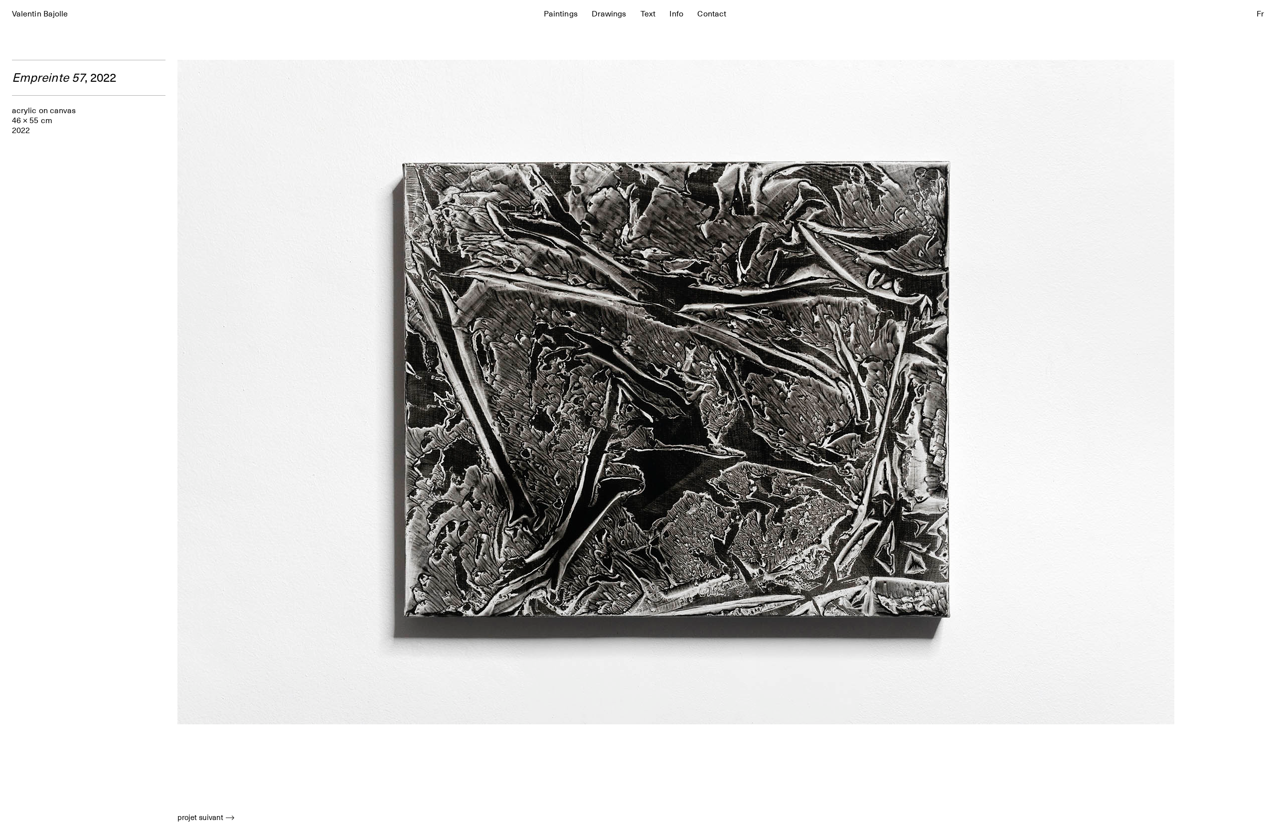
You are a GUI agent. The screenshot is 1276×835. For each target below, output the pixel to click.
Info (676, 14)
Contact (711, 14)
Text (647, 14)
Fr (1260, 14)
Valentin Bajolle (40, 14)
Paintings (561, 14)
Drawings (609, 14)
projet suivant (200, 817)
